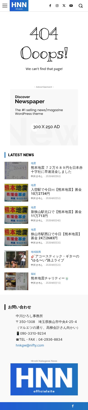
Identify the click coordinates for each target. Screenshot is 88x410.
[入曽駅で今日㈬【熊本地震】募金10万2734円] (16, 193)
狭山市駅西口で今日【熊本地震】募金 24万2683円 (56, 236)
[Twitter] (63, 5)
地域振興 (36, 251)
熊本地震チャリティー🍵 (50, 278)
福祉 (33, 273)
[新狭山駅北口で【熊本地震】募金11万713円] (16, 215)
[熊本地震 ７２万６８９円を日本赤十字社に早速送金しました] (16, 171)
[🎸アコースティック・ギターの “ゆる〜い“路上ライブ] (16, 259)
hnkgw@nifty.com (30, 345)
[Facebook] (50, 5)
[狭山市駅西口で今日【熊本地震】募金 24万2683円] (16, 237)
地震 (33, 163)
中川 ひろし (37, 176)
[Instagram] (57, 5)
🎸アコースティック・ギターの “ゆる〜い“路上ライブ (55, 258)
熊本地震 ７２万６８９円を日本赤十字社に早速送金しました (57, 170)
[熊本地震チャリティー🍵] (16, 281)
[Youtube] (70, 5)
